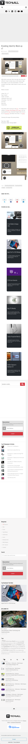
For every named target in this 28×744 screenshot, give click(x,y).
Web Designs (5, 53)
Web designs (7, 653)
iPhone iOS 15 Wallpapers (12, 446)
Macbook (14, 648)
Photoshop (3, 652)
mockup (5, 650)
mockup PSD (9, 187)
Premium (17, 673)
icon (19, 646)
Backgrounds (5, 539)
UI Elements (5, 534)
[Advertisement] (14, 28)
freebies (7, 646)
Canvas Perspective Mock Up (13, 336)
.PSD (3, 641)
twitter (23, 113)
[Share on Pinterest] (17, 200)
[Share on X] (4, 200)
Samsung (7, 652)
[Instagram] (15, 11)
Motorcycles (21, 650)
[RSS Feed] (12, 11)
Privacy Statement (16, 742)
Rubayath (5, 51)
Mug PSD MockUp (11, 308)
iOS (24, 646)
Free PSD (12, 646)
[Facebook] (6, 11)
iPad (2, 648)
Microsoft (18, 648)
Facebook (13, 644)
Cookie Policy (10, 742)
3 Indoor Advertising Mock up (12, 669)
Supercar (18, 652)
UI (22, 652)
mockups (16, 650)
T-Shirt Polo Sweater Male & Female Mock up (15, 675)
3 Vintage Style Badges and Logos (13, 110)
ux (2, 653)
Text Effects (5, 532)
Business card (8, 643)
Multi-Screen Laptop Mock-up (13, 449)
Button (12, 643)
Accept (14, 739)
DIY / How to (5, 544)
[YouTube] (18, 11)
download (21, 643)
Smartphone (12, 652)
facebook (7, 113)
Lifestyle (9, 648)
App (11, 641)
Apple (13, 641)
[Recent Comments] (17, 659)
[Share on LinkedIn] (23, 200)
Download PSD (18, 185)
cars (14, 643)
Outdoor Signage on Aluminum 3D (11, 366)
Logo (12, 648)
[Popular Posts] (11, 659)
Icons (4, 537)
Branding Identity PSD (9, 185)
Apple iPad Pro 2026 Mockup (14, 252)
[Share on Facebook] (11, 200)
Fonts (4, 529)
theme (21, 652)
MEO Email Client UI (10, 685)
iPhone (6, 648)
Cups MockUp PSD (11, 477)
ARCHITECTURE (19, 641)
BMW (23, 641)
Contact (4, 547)
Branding (3, 643)
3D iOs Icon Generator (12, 280)
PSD (3, 527)
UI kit (24, 652)
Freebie (3, 187)
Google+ (16, 646)
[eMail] (21, 11)
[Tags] (23, 659)
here (17, 108)
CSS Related (8, 694)
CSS (16, 643)
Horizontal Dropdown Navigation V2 (13, 695)
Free (16, 644)
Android (8, 641)
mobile (21, 648)
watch (4, 653)
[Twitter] (9, 11)
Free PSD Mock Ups (13, 51)
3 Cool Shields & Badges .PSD (12, 664)
